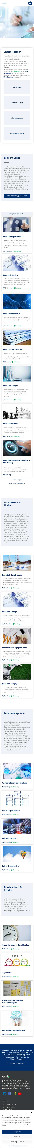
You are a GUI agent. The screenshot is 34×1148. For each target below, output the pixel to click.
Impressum (23, 1145)
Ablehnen (17, 1137)
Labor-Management (17, 118)
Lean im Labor (17, 87)
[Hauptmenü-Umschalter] (30, 3)
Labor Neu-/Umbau (17, 102)
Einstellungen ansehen (17, 1142)
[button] (31, 1112)
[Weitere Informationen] (17, 224)
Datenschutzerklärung (14, 1145)
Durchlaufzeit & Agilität (17, 133)
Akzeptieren (17, 1132)
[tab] (17, 214)
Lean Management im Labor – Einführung (16, 461)
